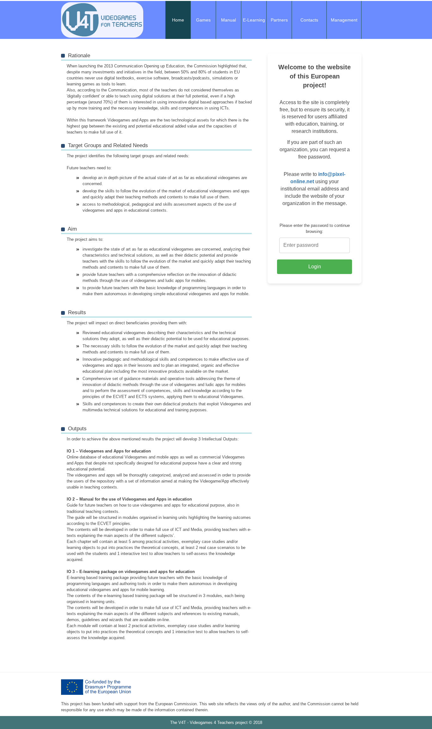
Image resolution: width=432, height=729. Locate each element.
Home (178, 19)
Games (203, 19)
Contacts (309, 19)
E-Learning (254, 19)
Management (344, 19)
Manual (228, 19)
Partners (279, 19)
